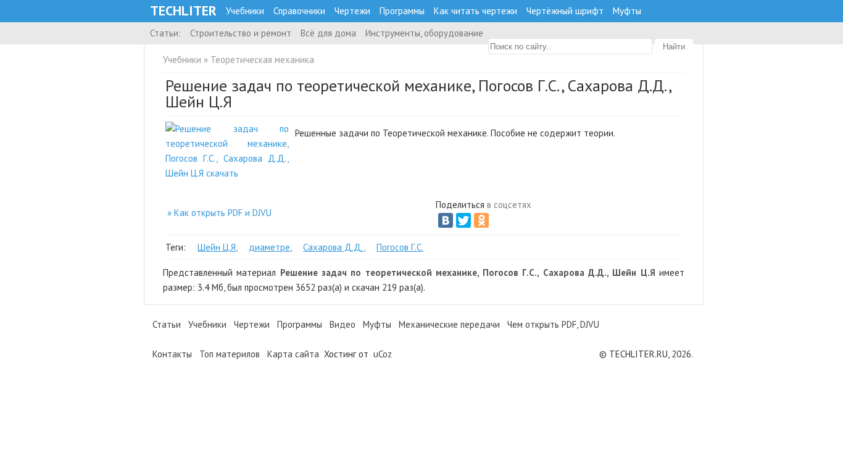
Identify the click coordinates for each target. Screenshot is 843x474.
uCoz (382, 354)
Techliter (183, 10)
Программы (402, 10)
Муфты (627, 10)
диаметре (269, 247)
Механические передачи (449, 324)
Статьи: (165, 33)
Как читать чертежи (475, 10)
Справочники (299, 10)
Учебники (245, 10)
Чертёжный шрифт (565, 10)
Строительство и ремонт (240, 33)
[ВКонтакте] (445, 220)
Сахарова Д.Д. (333, 247)
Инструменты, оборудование (424, 33)
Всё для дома (328, 33)
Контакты (172, 354)
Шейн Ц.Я (216, 247)
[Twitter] (463, 220)
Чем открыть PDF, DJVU (553, 324)
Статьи (166, 324)
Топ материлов (229, 354)
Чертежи (352, 10)
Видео (342, 324)
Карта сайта (293, 354)
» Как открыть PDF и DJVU (219, 212)
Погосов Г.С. (399, 247)
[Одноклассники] (481, 220)
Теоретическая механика (262, 59)
